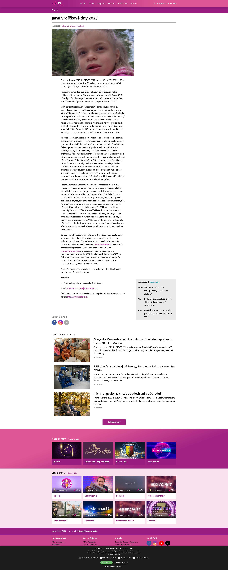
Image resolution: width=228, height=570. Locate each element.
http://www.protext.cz (77, 297)
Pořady (83, 3)
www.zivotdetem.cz (103, 244)
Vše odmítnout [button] (120, 562)
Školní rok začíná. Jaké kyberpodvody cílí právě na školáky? (156, 290)
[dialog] (114, 558)
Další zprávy (114, 422)
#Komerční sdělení (77, 26)
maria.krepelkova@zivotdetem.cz (82, 288)
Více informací (116, 554)
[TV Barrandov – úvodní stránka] (58, 3)
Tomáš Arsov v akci (90, 545)
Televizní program (58, 542)
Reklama (134, 3)
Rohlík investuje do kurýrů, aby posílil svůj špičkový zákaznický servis (158, 313)
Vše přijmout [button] (106, 562)
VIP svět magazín (89, 542)
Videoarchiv (56, 545)
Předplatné (122, 3)
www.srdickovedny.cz (70, 251)
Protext (111, 3)
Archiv (91, 3)
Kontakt (118, 538)
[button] (113, 567)
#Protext (65, 26)
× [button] (226, 547)
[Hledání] (155, 3)
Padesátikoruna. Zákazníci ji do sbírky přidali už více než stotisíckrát (158, 302)
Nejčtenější (155, 282)
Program (101, 3)
